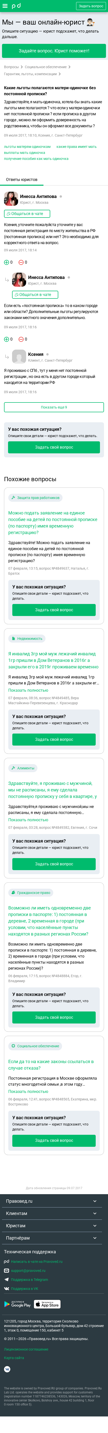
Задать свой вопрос (54, 447)
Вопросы (11, 67)
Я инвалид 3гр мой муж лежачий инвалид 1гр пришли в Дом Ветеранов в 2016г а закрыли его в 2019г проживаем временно (53, 660)
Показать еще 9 (54, 407)
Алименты (25, 768)
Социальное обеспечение (46, 67)
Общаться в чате (27, 213)
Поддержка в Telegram (29, 1280)
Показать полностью (28, 690)
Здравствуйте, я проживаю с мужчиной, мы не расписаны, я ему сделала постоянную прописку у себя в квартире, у (52, 790)
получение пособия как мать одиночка (36, 159)
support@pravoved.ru (28, 1271)
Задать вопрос (91, 6)
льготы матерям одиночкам (27, 147)
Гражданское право (33, 893)
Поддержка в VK (24, 1289)
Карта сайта (14, 1358)
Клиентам (16, 1213)
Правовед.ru (19, 1201)
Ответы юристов (21, 179)
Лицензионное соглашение (26, 1349)
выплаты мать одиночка (24, 153)
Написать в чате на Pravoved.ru (37, 1262)
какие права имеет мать (77, 147)
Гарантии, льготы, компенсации (30, 74)
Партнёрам (18, 1238)
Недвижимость (29, 639)
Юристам (15, 1225)
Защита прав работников (38, 498)
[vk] (7, 1369)
